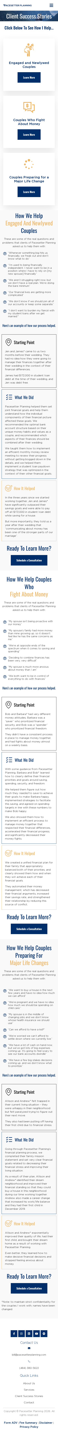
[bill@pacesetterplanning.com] (29, 1348)
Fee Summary (28, 1423)
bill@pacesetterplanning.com (29, 1355)
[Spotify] (44, 1333)
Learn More (29, 77)
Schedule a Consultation (29, 560)
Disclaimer (46, 1423)
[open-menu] (51, 5)
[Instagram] (21, 1333)
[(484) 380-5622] (29, 1361)
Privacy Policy (29, 1427)
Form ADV (10, 1423)
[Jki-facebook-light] (14, 1333)
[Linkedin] (29, 1333)
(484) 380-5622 (29, 1368)
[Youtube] (36, 1333)
